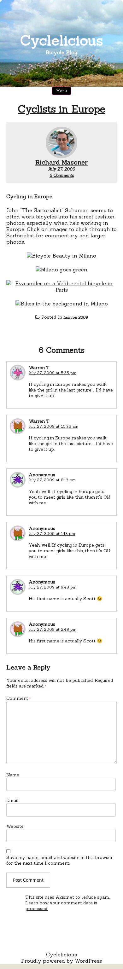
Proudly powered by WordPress (61, 961)
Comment (18, 698)
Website (15, 826)
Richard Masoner (61, 162)
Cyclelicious (61, 40)
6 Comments (62, 175)
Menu (61, 90)
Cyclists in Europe (61, 108)
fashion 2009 (75, 317)
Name (12, 775)
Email (12, 800)
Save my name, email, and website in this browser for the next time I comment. (59, 860)
